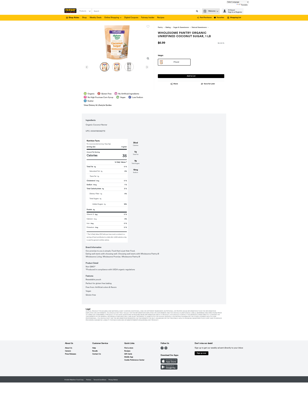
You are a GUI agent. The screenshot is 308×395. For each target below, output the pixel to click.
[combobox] (85, 11)
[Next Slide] (147, 66)
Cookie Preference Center (134, 360)
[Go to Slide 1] (105, 67)
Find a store (128, 348)
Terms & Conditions (99, 380)
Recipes (160, 18)
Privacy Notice (113, 380)
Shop (84, 18)
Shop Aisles (74, 18)
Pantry (160, 27)
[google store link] (169, 369)
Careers (68, 351)
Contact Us (96, 354)
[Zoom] (148, 58)
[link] (204, 18)
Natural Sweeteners (199, 27)
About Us (68, 348)
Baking (168, 27)
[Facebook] (162, 349)
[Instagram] (165, 349)
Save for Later (209, 84)
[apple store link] (169, 363)
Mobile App (128, 357)
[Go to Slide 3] (129, 67)
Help (94, 348)
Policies (88, 380)
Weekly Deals (95, 18)
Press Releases (70, 354)
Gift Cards (128, 354)
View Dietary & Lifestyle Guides (98, 105)
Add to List (191, 76)
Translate (244, 5)
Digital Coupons (131, 18)
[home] (70, 11)
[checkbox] (148, 26)
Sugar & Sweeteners (181, 27)
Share (175, 84)
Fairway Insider (147, 18)
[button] (217, 10)
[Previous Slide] (87, 66)
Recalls (95, 351)
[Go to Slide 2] (117, 67)
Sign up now (201, 353)
